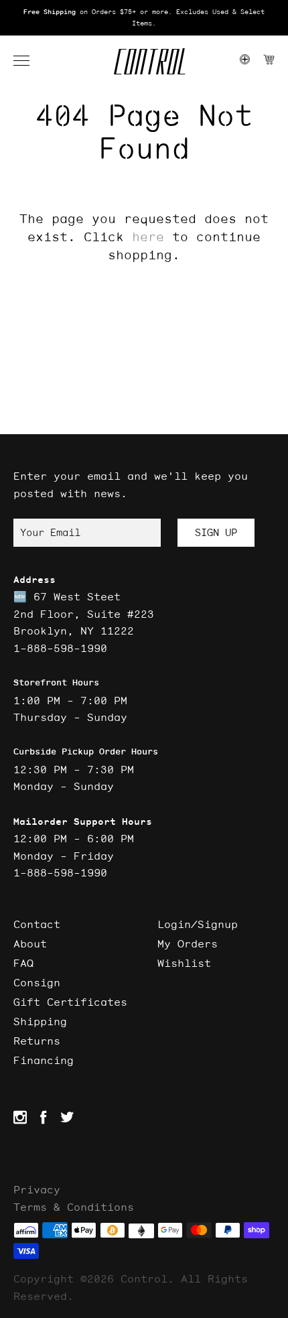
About (30, 943)
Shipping (40, 1021)
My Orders (187, 943)
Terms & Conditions (73, 1206)
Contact (36, 924)
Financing (43, 1060)
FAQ (23, 963)
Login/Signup (197, 924)
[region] (144, 18)
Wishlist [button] (184, 963)
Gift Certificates (70, 1001)
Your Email (50, 532)
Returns (36, 1040)
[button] (28, 61)
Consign (36, 982)
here (148, 236)
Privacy (36, 1189)
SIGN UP (216, 532)
